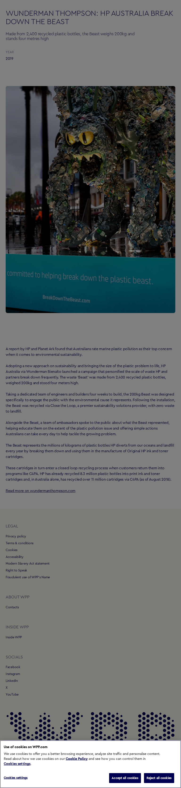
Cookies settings (17, 764)
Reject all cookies (159, 777)
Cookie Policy (77, 759)
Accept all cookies (125, 777)
